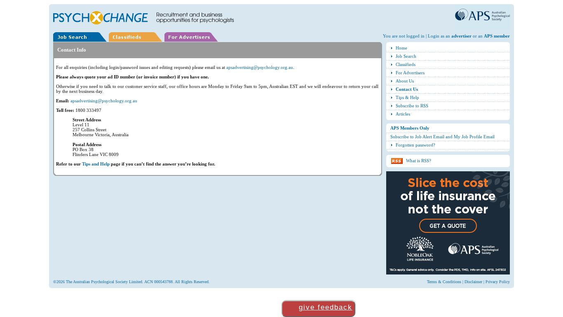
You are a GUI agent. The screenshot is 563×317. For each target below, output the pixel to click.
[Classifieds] (136, 40)
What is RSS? (418, 160)
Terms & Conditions (444, 281)
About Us (405, 80)
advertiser (461, 35)
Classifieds (405, 64)
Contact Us (407, 89)
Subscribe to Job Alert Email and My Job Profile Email (442, 136)
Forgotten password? (415, 144)
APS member (497, 35)
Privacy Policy (498, 281)
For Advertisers (410, 72)
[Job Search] (81, 40)
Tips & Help (407, 97)
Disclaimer (473, 281)
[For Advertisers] (192, 40)
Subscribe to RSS (412, 105)
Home (401, 47)
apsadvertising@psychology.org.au (259, 67)
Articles (403, 113)
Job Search (406, 56)
